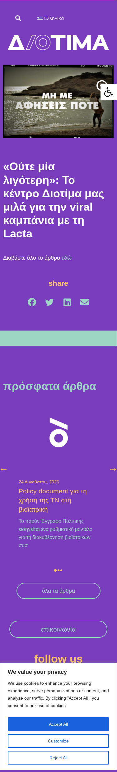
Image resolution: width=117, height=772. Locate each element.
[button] (101, 85)
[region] (58, 716)
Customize (58, 740)
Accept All (58, 724)
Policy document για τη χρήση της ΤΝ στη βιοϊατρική (53, 500)
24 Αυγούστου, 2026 (39, 482)
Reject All (58, 757)
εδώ (67, 258)
